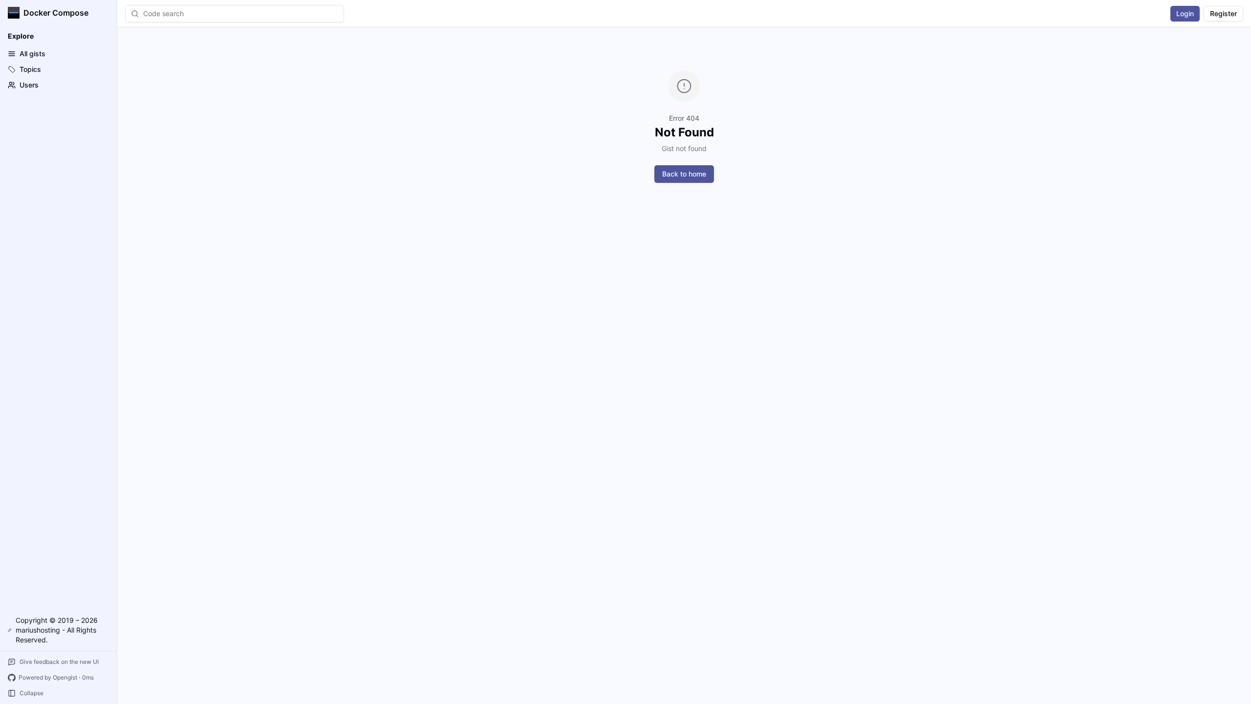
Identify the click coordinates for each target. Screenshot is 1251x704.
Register (1223, 13)
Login (1185, 13)
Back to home (684, 174)
